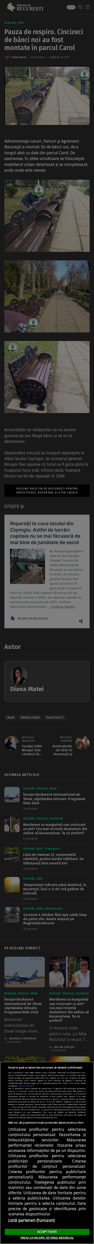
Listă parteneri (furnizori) (31, 1220)
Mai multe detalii (26, 1086)
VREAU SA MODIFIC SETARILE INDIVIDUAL (47, 1238)
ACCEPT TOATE (47, 1232)
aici (10, 1107)
